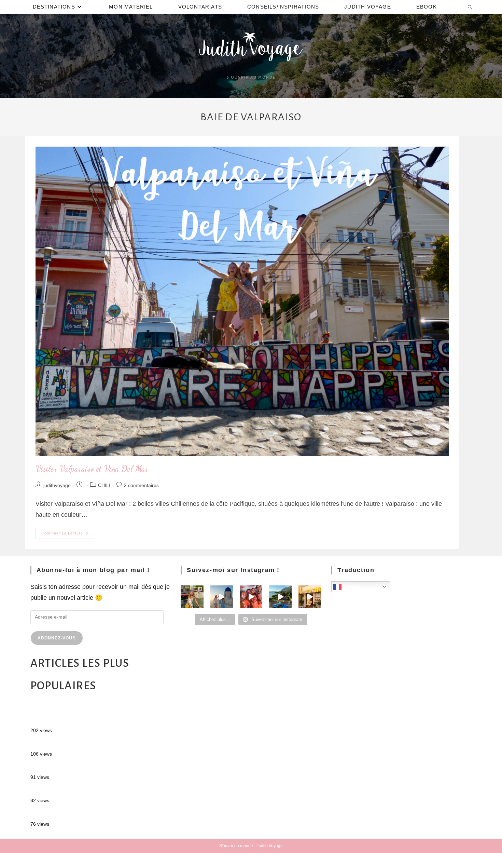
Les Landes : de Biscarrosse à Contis (81, 790)
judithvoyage (57, 485)
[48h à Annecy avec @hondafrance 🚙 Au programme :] (192, 596)
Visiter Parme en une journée (70, 814)
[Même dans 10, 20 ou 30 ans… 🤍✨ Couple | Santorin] (221, 596)
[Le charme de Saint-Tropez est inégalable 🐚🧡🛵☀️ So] (309, 596)
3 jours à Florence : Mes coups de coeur (85, 767)
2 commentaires (141, 485)
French (350, 586)
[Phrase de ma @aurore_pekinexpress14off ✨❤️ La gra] (251, 596)
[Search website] (470, 8)
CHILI (104, 485)
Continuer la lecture (67, 531)
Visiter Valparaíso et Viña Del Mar (92, 469)
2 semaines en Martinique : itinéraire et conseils (95, 744)
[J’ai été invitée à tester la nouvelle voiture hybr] (280, 596)
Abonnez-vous (57, 638)
